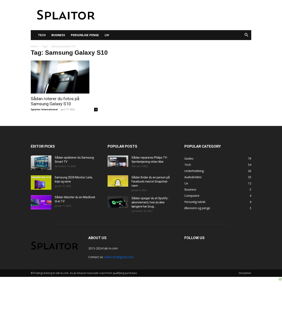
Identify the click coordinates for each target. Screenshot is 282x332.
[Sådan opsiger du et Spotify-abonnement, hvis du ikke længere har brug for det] (118, 202)
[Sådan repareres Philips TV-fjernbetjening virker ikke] (118, 161)
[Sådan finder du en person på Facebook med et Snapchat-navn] (118, 181)
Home (34, 46)
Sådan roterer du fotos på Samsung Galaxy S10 (55, 101)
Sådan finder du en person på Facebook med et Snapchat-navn (151, 181)
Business (58, 35)
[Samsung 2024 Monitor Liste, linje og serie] (41, 182)
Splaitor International (44, 109)
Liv (107, 35)
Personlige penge (85, 35)
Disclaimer (245, 273)
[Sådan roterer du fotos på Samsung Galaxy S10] (64, 77)
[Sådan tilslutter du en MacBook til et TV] (41, 202)
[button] (246, 35)
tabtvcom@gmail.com (119, 257)
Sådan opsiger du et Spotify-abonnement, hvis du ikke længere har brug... (150, 202)
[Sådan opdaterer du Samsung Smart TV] (41, 162)
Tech (42, 35)
